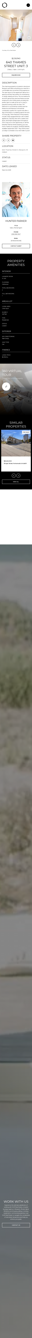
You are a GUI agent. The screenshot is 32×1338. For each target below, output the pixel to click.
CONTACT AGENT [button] (16, 246)
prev (14, 45)
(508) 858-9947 (16, 234)
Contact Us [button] (16, 1225)
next (18, 45)
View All (16, 482)
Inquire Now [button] (16, 75)
